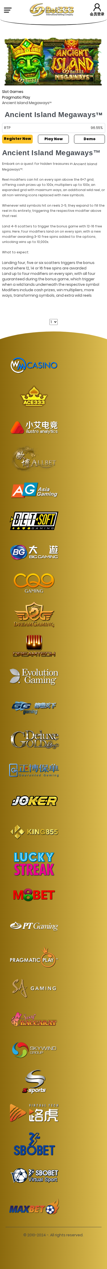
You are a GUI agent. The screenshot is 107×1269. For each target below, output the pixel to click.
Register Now (17, 138)
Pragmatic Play (16, 97)
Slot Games (12, 91)
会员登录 (97, 14)
